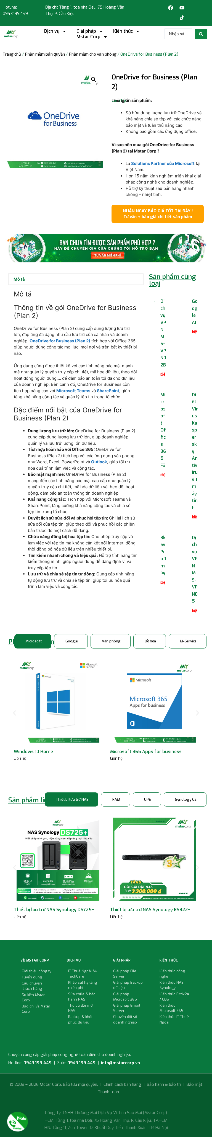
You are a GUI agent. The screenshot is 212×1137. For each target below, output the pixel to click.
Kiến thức (123, 31)
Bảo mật (194, 1084)
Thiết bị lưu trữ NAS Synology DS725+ (54, 910)
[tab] (32, 641)
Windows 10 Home (33, 751)
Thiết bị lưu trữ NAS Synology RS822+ (150, 910)
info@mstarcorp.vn (120, 1063)
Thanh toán (108, 1092)
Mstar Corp (88, 37)
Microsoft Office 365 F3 (163, 430)
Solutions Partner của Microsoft (163, 163)
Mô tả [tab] (19, 279)
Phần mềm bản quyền (45, 53)
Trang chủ (12, 53)
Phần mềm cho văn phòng (92, 53)
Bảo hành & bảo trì (164, 1084)
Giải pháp (86, 31)
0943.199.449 (37, 1063)
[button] (94, 79)
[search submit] (201, 34)
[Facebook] (171, 8)
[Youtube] (182, 8)
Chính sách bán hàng (122, 1084)
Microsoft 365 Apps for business (146, 751)
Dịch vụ (51, 31)
